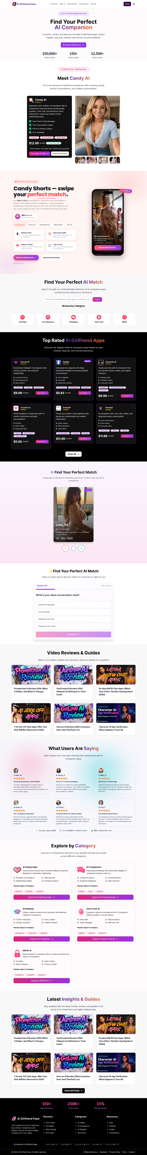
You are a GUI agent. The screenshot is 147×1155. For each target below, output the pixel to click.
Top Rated (50, 1126)
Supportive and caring (46, 626)
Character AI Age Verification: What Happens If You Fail (113, 728)
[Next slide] (118, 125)
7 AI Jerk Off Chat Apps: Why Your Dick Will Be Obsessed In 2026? (30, 728)
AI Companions (83, 1126)
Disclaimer (103, 1152)
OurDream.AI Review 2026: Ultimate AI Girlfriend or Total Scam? (71, 691)
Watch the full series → (108, 247)
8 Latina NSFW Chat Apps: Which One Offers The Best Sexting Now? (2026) (116, 691)
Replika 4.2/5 (66, 1144)
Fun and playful (44, 612)
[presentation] (31, 674)
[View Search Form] (134, 4)
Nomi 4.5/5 (97, 1144)
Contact (132, 1152)
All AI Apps (50, 1123)
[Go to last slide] (76, 125)
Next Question (72, 634)
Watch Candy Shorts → (26, 257)
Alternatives (72, 4)
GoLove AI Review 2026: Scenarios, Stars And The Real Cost (73, 728)
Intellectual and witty (46, 619)
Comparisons (114, 1133)
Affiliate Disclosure (91, 1152)
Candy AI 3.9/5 (52, 1144)
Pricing (93, 4)
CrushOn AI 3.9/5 (112, 1144)
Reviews (54, 4)
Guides (111, 1129)
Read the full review (51, 257)
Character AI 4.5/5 (82, 1144)
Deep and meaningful (46, 605)
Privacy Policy (114, 1152)
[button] (80, 160)
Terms (124, 1152)
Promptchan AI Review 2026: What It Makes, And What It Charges (31, 690)
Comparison (84, 4)
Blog (127, 4)
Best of (62, 4)
